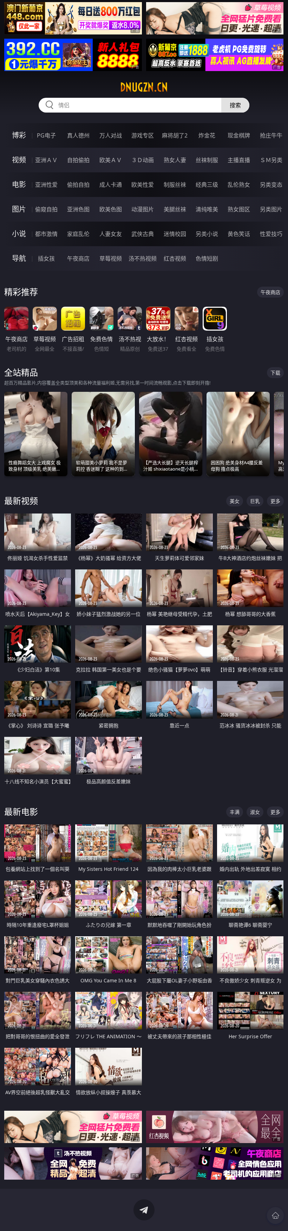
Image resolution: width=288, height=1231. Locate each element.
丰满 (235, 812)
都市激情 (46, 234)
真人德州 (78, 135)
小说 (19, 233)
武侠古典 (142, 234)
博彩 (19, 135)
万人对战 (110, 135)
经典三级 (207, 185)
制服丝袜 (175, 185)
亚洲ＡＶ (46, 160)
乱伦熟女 (239, 185)
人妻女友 (110, 234)
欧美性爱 (142, 185)
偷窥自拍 (46, 209)
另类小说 (207, 234)
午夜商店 (78, 258)
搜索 (235, 105)
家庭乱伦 (78, 234)
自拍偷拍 (78, 160)
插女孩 (46, 258)
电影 (19, 184)
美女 (235, 501)
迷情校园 (175, 234)
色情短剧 (207, 258)
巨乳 (255, 501)
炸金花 (206, 135)
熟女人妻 (175, 160)
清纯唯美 (207, 209)
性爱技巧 (271, 234)
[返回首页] (275, 1215)
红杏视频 (175, 258)
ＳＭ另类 (271, 160)
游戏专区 (142, 135)
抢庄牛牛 (271, 135)
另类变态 (271, 185)
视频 (19, 160)
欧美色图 (110, 209)
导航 (19, 258)
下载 (275, 372)
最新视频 (21, 500)
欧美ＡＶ (110, 160)
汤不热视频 (143, 258)
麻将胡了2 (175, 135)
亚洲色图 (78, 209)
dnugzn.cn (144, 87)
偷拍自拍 (78, 185)
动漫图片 (142, 209)
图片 (19, 209)
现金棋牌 (239, 135)
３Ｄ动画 (142, 160)
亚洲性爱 (46, 185)
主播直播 (239, 160)
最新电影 (21, 811)
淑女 (255, 812)
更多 (275, 501)
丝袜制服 (207, 160)
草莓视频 (110, 258)
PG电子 (46, 135)
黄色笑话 (239, 234)
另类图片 (271, 209)
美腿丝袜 (175, 209)
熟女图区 (239, 209)
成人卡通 (110, 185)
